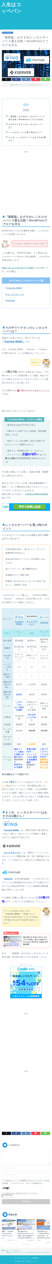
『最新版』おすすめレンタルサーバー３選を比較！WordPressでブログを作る (26, 117)
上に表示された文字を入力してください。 (21, 1193)
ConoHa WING (14, 288)
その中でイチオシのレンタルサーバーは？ (25, 125)
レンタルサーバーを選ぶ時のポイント (25, 132)
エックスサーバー (15, 294)
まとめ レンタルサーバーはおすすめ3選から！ (27, 138)
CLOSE (26, 110)
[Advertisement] (37, 14)
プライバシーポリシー (21, 1258)
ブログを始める (7, 32)
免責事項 (35, 1258)
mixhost (11, 301)
